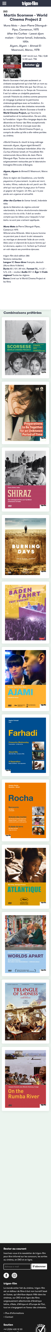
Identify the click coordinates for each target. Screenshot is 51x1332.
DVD (5, 11)
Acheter (30, 64)
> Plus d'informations (14, 1313)
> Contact (8, 1317)
